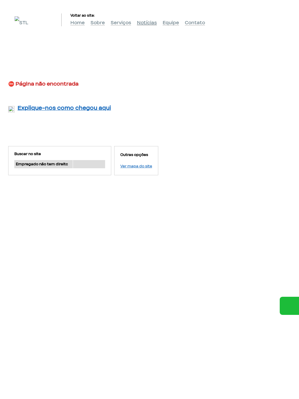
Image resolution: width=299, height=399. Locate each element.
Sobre (98, 23)
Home (77, 23)
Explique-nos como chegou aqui (64, 108)
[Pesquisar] (89, 164)
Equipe (171, 23)
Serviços (121, 23)
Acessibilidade (17, 359)
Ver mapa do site (136, 166)
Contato (195, 23)
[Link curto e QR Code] (17, 383)
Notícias (147, 23)
